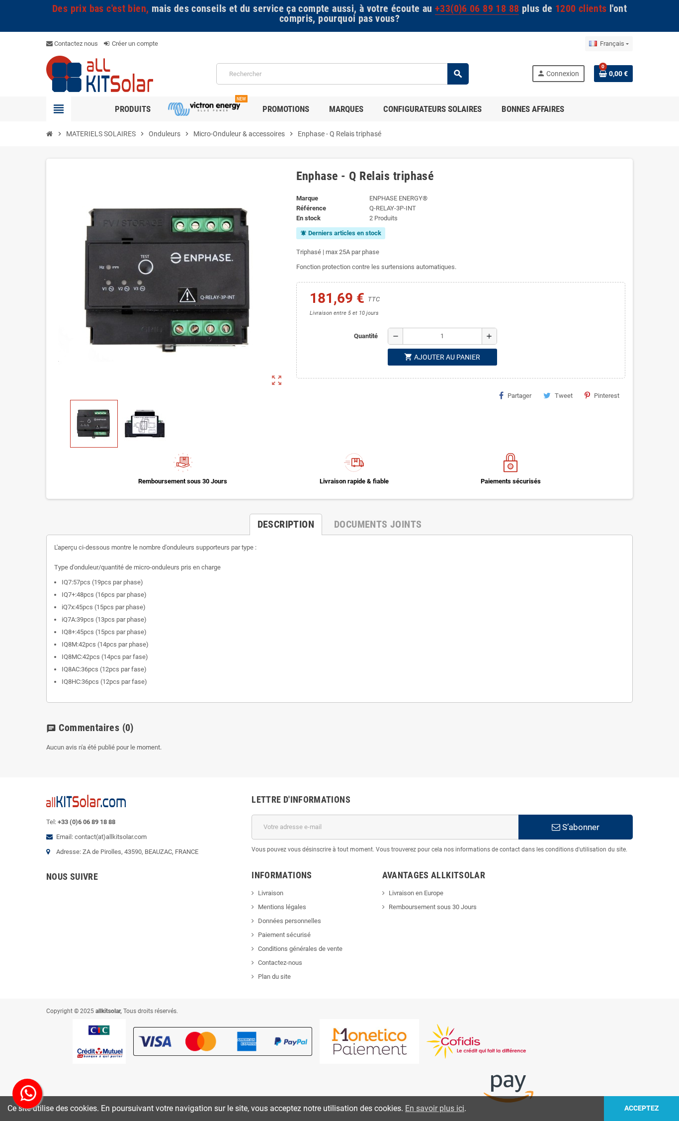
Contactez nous (75, 43)
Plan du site (274, 976)
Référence (311, 208)
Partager (519, 395)
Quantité (366, 336)
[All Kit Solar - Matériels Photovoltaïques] (99, 73)
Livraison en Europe (416, 893)
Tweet (564, 395)
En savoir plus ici (434, 1108)
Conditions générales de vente (300, 948)
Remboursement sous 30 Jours (433, 907)
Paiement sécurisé (284, 934)
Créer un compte (134, 43)
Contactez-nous (280, 962)
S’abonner (579, 827)
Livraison (270, 893)
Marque (307, 198)
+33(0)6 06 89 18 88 (477, 8)
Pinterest (606, 395)
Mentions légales (282, 907)
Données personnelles (289, 921)
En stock (308, 218)
